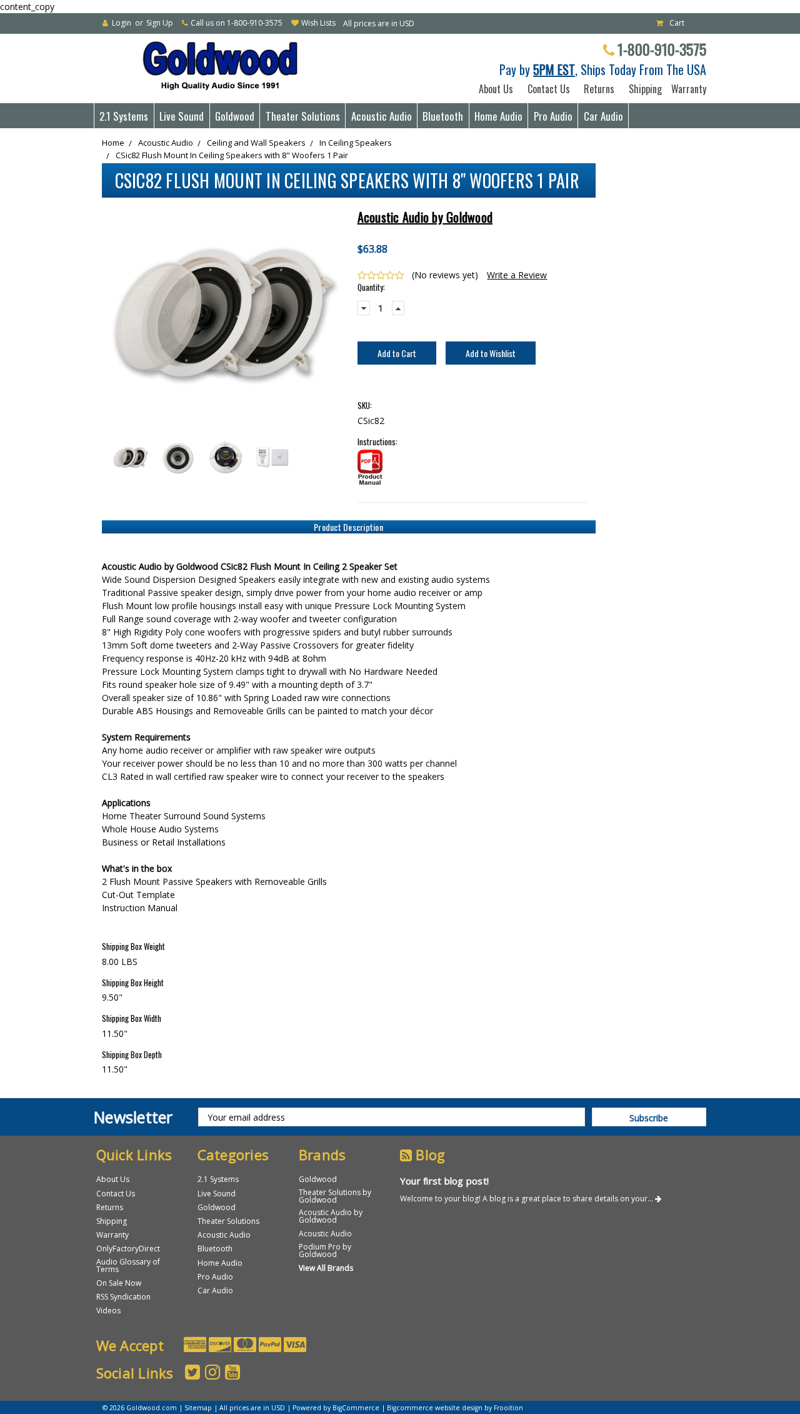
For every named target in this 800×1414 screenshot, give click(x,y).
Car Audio (603, 116)
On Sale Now (118, 1283)
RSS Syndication (123, 1296)
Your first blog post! (444, 1180)
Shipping (643, 88)
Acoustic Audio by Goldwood (330, 1216)
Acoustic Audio (381, 116)
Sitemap (198, 1407)
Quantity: (371, 287)
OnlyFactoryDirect (128, 1248)
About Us (496, 88)
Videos (108, 1310)
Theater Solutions (303, 116)
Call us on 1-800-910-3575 (236, 23)
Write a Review (517, 275)
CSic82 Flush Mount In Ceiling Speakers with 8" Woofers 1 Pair (232, 155)
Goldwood (234, 116)
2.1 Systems (123, 116)
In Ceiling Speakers (355, 142)
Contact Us (548, 88)
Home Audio (498, 116)
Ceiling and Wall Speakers (256, 142)
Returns (599, 88)
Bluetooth (442, 116)
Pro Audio (553, 116)
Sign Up (159, 23)
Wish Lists (318, 23)
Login (121, 23)
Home (113, 142)
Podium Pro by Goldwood (325, 1250)
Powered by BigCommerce (335, 1407)
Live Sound (181, 116)
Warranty (686, 88)
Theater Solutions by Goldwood (335, 1196)
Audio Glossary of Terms (128, 1265)
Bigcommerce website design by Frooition (455, 1407)
